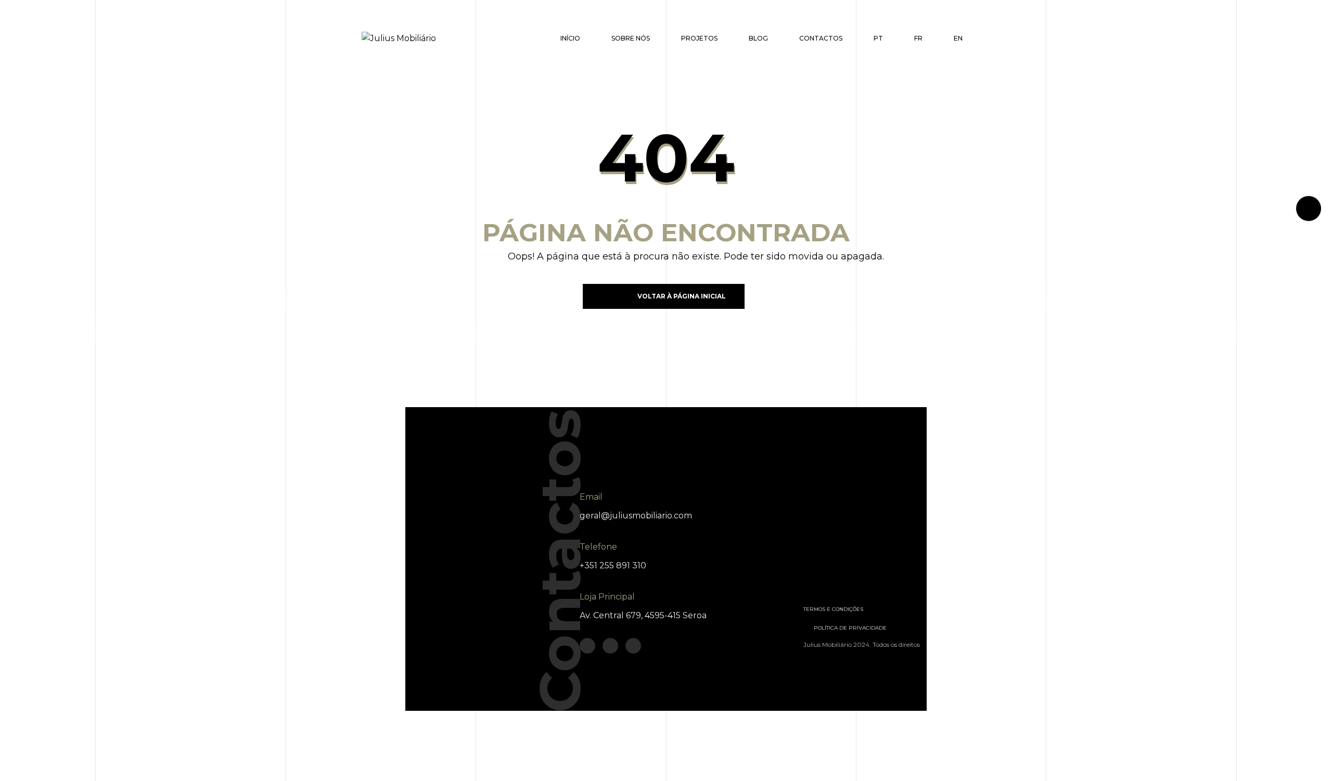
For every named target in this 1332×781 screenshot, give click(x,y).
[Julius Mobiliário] (399, 38)
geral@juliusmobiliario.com (636, 515)
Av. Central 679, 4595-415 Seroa (643, 615)
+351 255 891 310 (613, 565)
